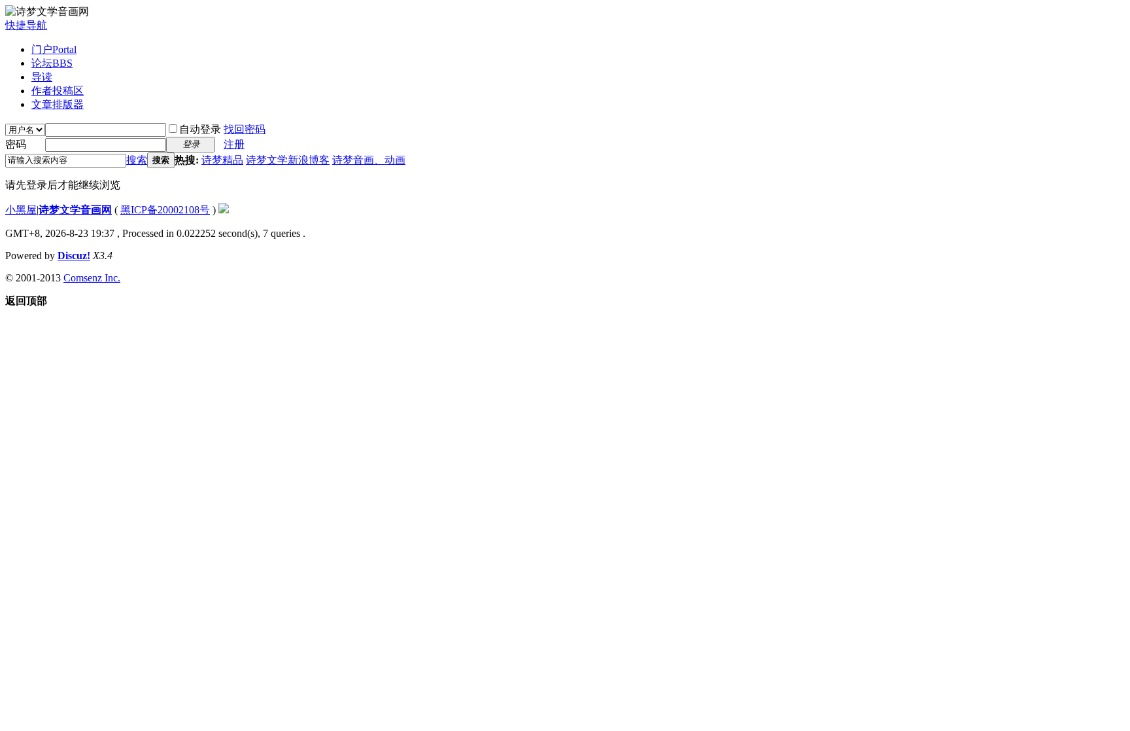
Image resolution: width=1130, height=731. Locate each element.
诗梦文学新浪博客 (288, 160)
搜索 (136, 160)
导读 (41, 76)
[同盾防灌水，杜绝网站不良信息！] (223, 209)
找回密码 (244, 129)
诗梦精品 (222, 160)
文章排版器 (57, 104)
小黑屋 (21, 209)
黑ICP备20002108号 (165, 209)
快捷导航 (26, 25)
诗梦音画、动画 (368, 160)
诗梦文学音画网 (75, 209)
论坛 (52, 63)
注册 (234, 144)
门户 (54, 49)
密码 (15, 144)
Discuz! (74, 255)
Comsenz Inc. (91, 277)
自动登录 (200, 129)
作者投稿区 (57, 90)
